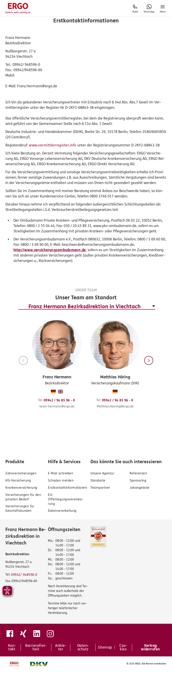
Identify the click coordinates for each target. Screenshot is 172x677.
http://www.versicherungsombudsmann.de (49, 250)
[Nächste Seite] (148, 360)
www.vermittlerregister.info (52, 145)
